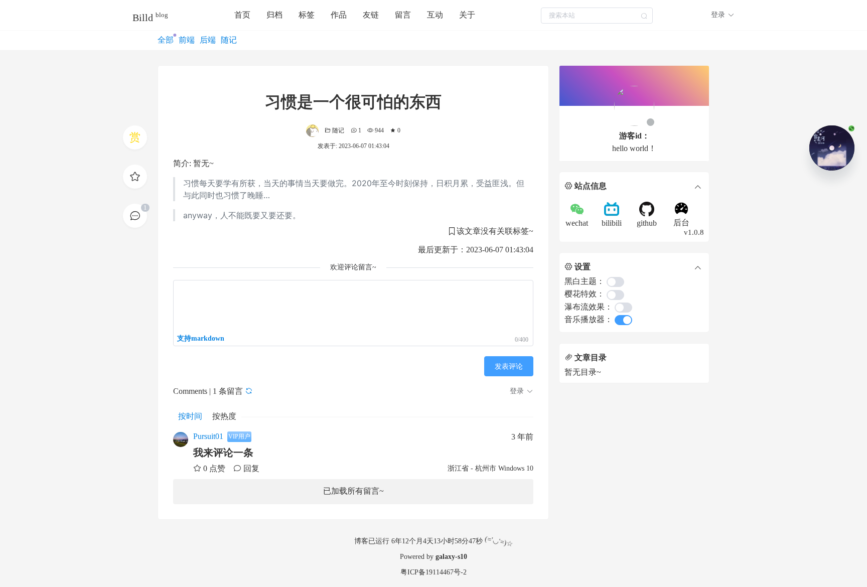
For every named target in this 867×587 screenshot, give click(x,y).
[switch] (615, 282)
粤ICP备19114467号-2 (433, 572)
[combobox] (597, 15)
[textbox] (597, 16)
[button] (723, 15)
